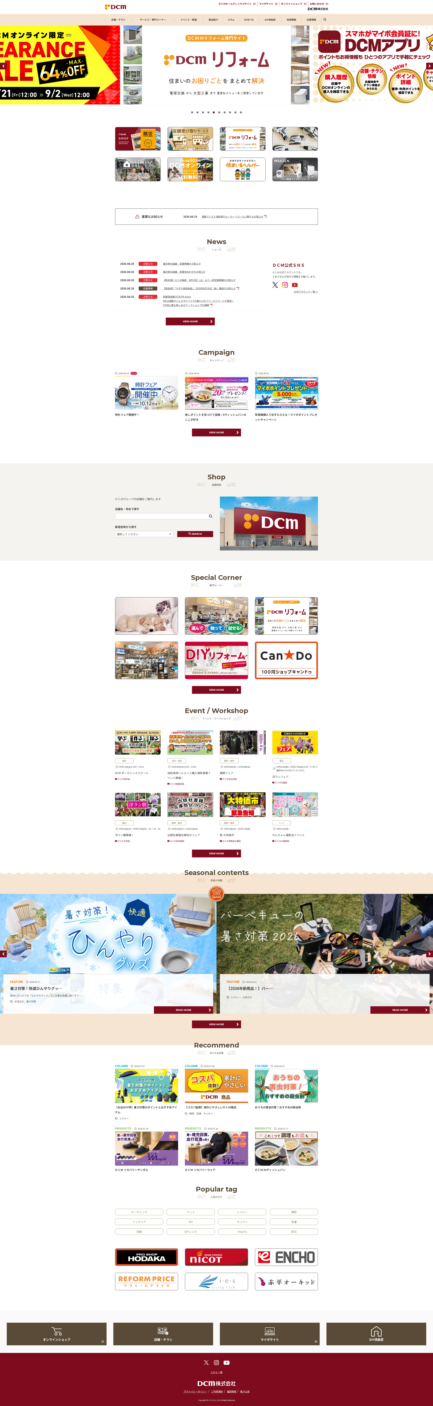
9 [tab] (235, 112)
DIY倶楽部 (270, 19)
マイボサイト (266, 3)
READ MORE (187, 1010)
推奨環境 (231, 1391)
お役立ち (30, 997)
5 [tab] (214, 112)
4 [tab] (208, 112)
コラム (231, 19)
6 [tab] (219, 112)
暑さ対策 (251, 1001)
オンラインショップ (291, 3)
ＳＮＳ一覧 (216, 1372)
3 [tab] (203, 112)
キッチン (208, 1113)
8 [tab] (230, 112)
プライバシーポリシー (195, 1391)
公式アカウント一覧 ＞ (306, 291)
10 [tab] (241, 112)
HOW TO (249, 19)
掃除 (191, 1113)
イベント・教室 (188, 19)
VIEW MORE (190, 321)
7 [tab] (225, 112)
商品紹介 (213, 19)
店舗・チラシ (118, 19)
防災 (20, 997)
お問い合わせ (317, 3)
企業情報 (311, 19)
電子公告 (245, 1391)
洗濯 (198, 1113)
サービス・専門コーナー (153, 19)
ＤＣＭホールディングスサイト (235, 3)
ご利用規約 (217, 1391)
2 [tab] (198, 112)
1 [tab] (192, 112)
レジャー (124, 1118)
